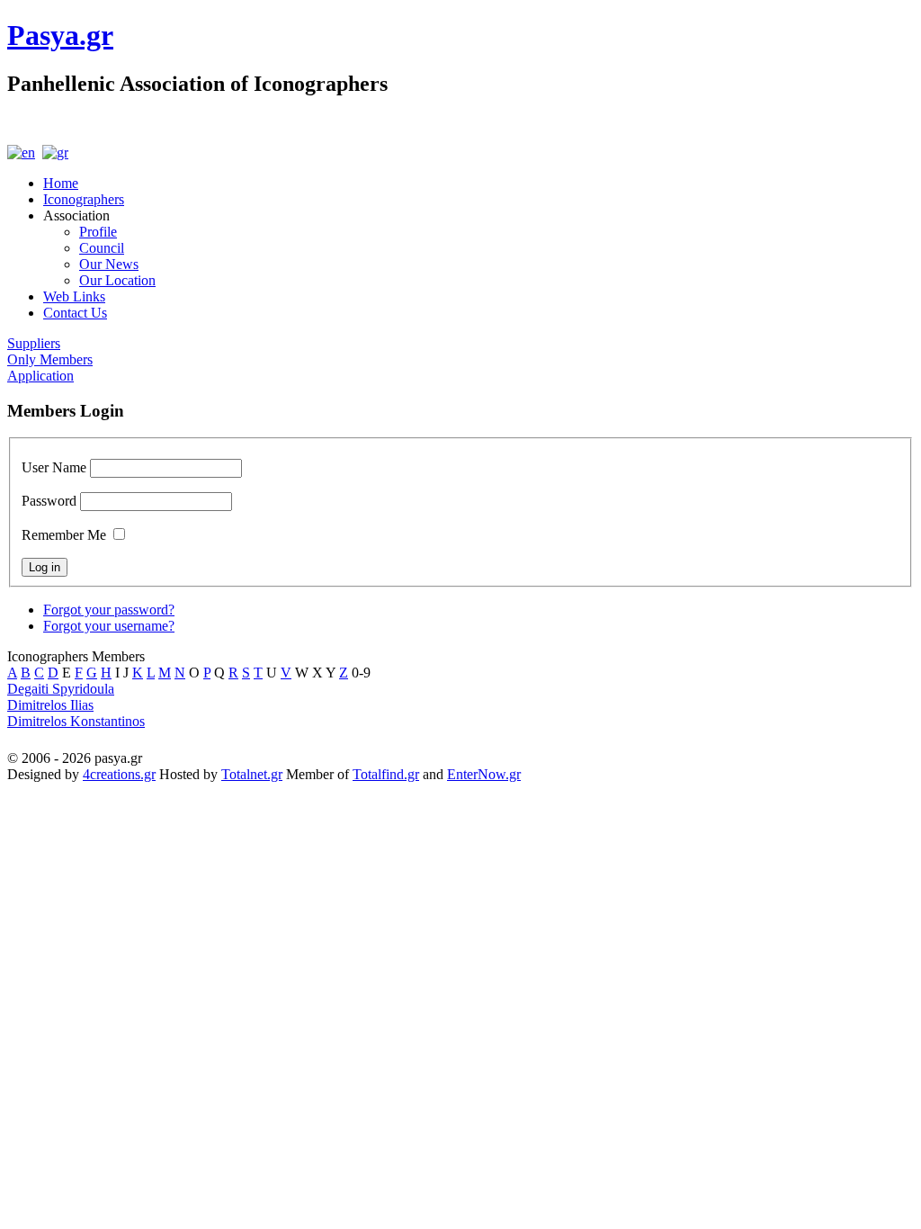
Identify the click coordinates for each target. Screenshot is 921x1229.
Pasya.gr (60, 35)
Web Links (74, 296)
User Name (54, 467)
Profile (98, 231)
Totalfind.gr (386, 774)
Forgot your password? (108, 609)
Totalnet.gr (251, 774)
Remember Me (64, 535)
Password (49, 500)
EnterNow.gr (484, 774)
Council (101, 248)
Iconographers (83, 199)
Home (60, 183)
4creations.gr (119, 774)
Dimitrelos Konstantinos (76, 721)
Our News (109, 264)
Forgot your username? (108, 625)
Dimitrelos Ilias (50, 705)
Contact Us (75, 312)
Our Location (117, 280)
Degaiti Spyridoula (60, 688)
